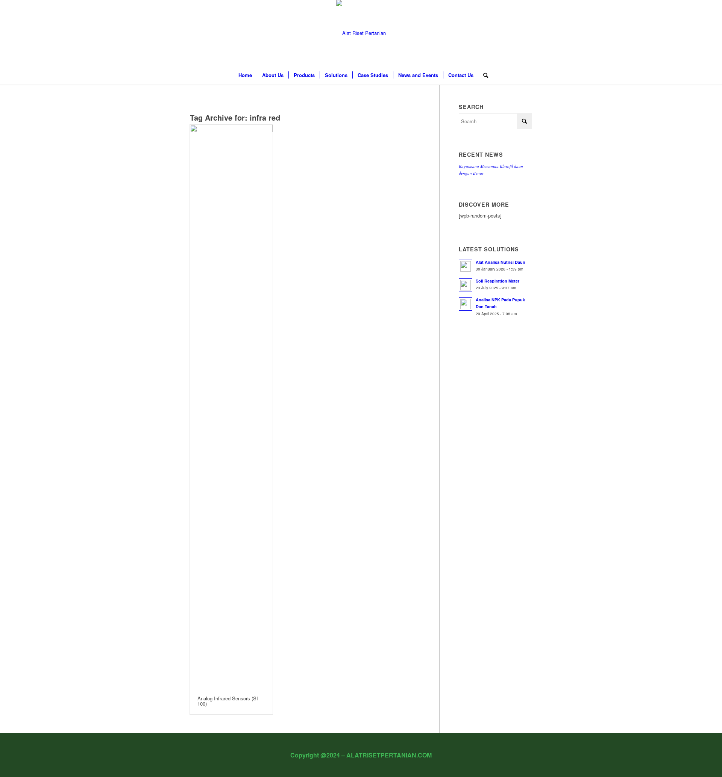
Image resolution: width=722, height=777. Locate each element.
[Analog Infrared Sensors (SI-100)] (231, 406)
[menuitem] (245, 75)
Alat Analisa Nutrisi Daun (500, 262)
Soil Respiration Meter (497, 281)
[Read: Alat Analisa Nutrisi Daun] (465, 266)
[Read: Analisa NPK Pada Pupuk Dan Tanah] (465, 304)
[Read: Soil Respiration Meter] (465, 285)
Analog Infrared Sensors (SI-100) (228, 701)
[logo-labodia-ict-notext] (361, 33)
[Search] (483, 75)
